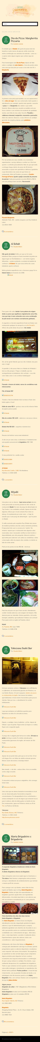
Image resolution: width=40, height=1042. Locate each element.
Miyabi (14, 492)
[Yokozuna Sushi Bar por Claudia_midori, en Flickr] (9, 707)
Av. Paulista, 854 (7, 627)
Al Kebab (15, 243)
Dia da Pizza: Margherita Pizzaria (24, 40)
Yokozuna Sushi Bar (21, 648)
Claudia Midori (17, 246)
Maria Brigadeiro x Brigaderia (21, 838)
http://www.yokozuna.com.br (11, 817)
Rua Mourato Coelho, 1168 (10, 470)
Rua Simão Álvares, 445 (9, 812)
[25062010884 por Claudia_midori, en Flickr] (7, 459)
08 (6, 492)
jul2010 (6, 41)
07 (6, 836)
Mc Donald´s (31, 325)
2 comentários (8, 824)
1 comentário (8, 480)
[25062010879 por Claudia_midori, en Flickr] (7, 464)
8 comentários (8, 231)
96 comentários (9, 1022)
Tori (3, 806)
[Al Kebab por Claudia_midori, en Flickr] (5, 380)
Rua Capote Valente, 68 (9, 1001)
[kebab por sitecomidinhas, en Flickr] (20, 290)
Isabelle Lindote (18, 44)
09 (6, 244)
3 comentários (8, 636)
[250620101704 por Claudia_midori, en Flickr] (7, 395)
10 (6, 38)
